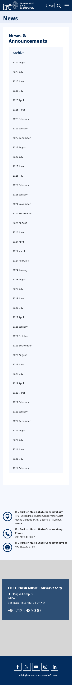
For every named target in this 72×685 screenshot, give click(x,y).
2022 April (18, 383)
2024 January (20, 270)
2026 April (18, 100)
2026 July (18, 72)
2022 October (20, 336)
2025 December (22, 138)
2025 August (20, 147)
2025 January (20, 194)
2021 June (18, 449)
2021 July (18, 440)
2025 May (18, 175)
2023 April (18, 317)
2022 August (20, 355)
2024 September (22, 213)
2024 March (19, 251)
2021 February (21, 468)
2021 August (20, 430)
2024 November (22, 204)
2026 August (20, 62)
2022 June (18, 364)
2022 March (19, 392)
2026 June (18, 81)
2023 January (20, 326)
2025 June (18, 166)
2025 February (21, 185)
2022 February (21, 402)
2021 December (22, 421)
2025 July (18, 156)
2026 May (18, 90)
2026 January (20, 128)
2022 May (18, 374)
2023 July (18, 289)
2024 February (21, 260)
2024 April (18, 241)
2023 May (18, 307)
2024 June (18, 232)
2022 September (22, 345)
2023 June (18, 298)
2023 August (20, 279)
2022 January (20, 411)
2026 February (21, 119)
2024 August (20, 223)
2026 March (19, 109)
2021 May (18, 458)
